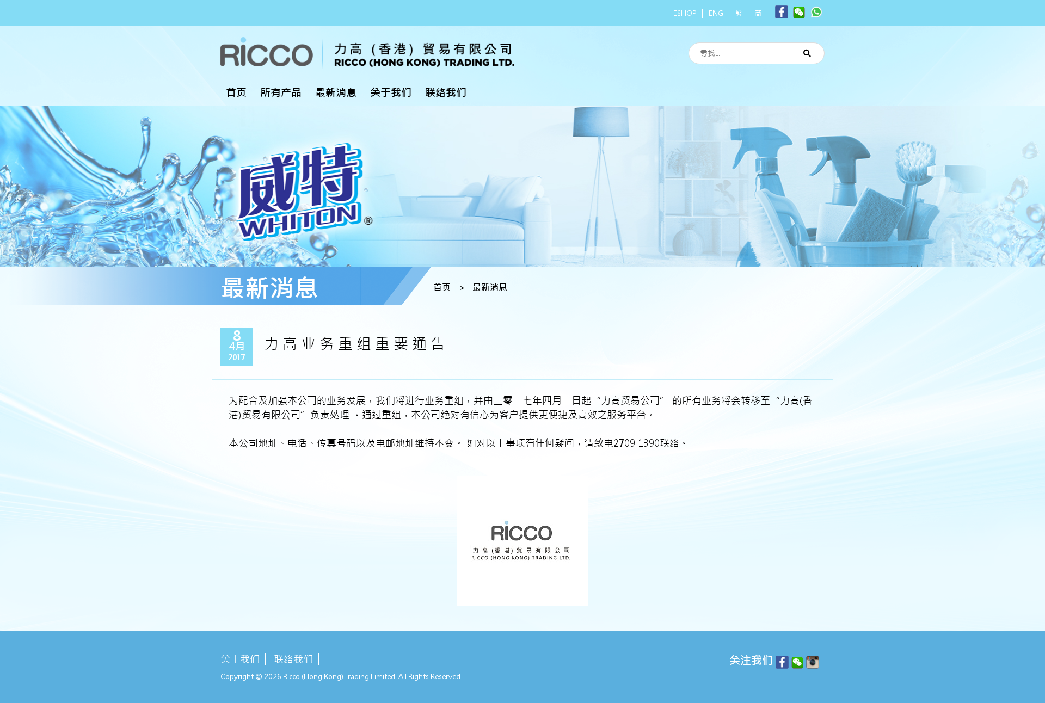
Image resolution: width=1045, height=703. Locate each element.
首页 (236, 92)
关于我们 (390, 92)
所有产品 (281, 92)
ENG (716, 13)
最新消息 (335, 92)
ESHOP (685, 13)
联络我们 (445, 92)
